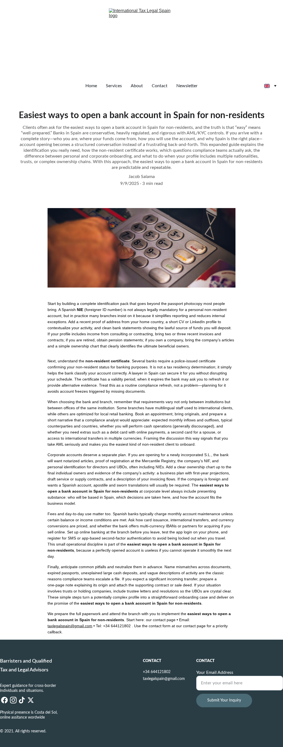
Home (91, 86)
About (137, 86)
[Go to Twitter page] (30, 700)
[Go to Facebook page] (4, 700)
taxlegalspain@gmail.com (70, 626)
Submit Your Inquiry (224, 700)
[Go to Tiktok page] (22, 700)
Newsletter (187, 86)
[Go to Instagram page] (13, 700)
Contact (159, 86)
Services (114, 86)
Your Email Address (214, 672)
